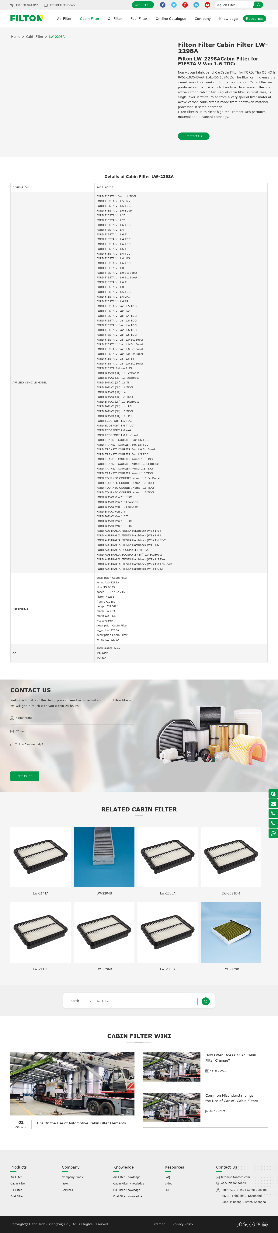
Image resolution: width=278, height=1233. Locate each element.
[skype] (273, 794)
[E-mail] (273, 803)
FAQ (167, 1177)
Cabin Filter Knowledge (128, 1183)
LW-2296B (104, 969)
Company (203, 18)
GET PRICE (25, 776)
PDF (167, 1189)
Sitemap (159, 1224)
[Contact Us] (273, 833)
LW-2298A (57, 36)
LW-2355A (167, 893)
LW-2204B (104, 893)
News (65, 1183)
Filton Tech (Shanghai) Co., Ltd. (53, 1224)
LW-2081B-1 (231, 893)
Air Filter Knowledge (126, 1177)
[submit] (259, 5)
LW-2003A (167, 969)
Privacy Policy (183, 1224)
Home (15, 36)
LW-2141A (40, 893)
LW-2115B (40, 969)
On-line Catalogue (171, 18)
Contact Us (143, 4)
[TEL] (273, 813)
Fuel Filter (138, 18)
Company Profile (73, 1177)
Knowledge (228, 18)
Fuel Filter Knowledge (127, 1196)
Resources (254, 18)
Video (168, 1183)
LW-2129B (231, 969)
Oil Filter (115, 18)
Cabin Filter (89, 18)
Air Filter (64, 18)
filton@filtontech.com (62, 5)
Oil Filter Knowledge (126, 1189)
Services (67, 1189)
